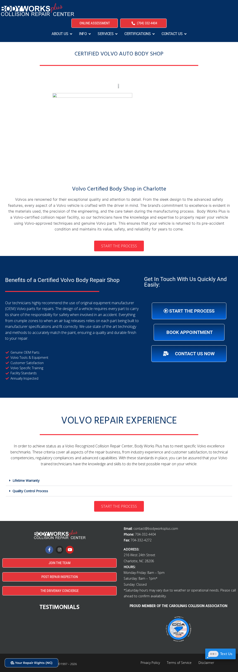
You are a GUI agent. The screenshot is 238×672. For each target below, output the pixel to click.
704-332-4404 (145, 534)
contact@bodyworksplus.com (155, 528)
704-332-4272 (141, 540)
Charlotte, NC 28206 (139, 561)
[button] (119, 480)
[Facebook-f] (49, 550)
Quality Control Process (30, 491)
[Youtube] (70, 550)
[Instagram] (59, 550)
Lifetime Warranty (26, 480)
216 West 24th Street (139, 555)
